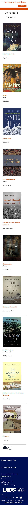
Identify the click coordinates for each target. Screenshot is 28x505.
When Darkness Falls (8, 54)
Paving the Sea (7, 138)
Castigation (6, 436)
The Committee (7, 264)
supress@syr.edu (5, 476)
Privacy (3, 500)
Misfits (5, 95)
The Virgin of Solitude (9, 179)
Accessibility (11, 500)
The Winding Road (8, 350)
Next (9, 448)
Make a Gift (20, 500)
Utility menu (22, 6)
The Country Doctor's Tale (10, 307)
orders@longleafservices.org (8, 485)
